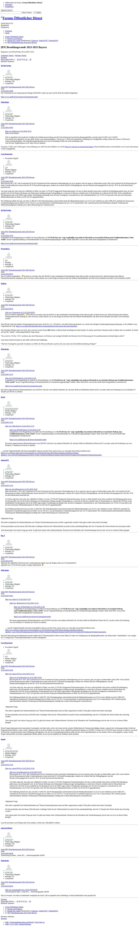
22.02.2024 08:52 (7, 274)
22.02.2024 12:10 (7, 374)
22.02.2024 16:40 (7, 670)
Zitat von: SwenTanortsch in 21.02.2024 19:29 (21, 489)
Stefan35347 (43, 41)
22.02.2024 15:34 (7, 485)
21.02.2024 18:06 (7, 91)
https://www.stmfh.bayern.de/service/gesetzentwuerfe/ (19, 97)
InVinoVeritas (6, 66)
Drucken (4, 57)
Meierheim (5, 102)
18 (18, 59)
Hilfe (7, 922)
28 (30, 59)
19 (20, 59)
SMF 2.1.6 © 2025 (11, 924)
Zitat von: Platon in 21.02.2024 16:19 (18, 131)
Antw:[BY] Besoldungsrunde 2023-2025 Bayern (18, 87)
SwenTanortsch (6, 154)
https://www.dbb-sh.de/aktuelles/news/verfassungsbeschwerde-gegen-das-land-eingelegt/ (46, 326)
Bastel (3, 739)
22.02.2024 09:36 (7, 309)
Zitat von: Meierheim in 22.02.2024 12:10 (19, 426)
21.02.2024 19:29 (7, 181)
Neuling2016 (53, 41)
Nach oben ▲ (40, 922)
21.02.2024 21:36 (7, 236)
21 (24, 59)
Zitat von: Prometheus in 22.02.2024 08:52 (20, 312)
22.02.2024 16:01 (7, 561)
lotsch (3, 397)
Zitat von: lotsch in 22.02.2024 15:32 (18, 599)
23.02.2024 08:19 (7, 886)
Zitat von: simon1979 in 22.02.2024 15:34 (19, 674)
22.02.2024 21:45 (7, 765)
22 (26, 59)
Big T (3, 536)
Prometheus (5, 249)
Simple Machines (25, 924)
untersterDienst (6, 828)
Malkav (4, 283)
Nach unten (5, 59)
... (16, 59)
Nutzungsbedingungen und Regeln (22, 922)
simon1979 (5, 460)
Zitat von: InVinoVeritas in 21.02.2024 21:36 (20, 378)
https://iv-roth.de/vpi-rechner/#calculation (79, 147)
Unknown (34, 41)
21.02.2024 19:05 (7, 128)
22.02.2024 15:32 (7, 422)
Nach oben (4, 901)
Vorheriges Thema (7, 55)
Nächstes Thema (20, 55)
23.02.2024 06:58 (7, 853)
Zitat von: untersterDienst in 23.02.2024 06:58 (21, 890)
